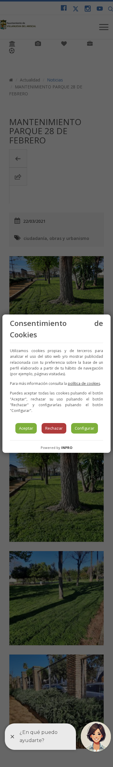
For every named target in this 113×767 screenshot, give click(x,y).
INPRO (66, 447)
